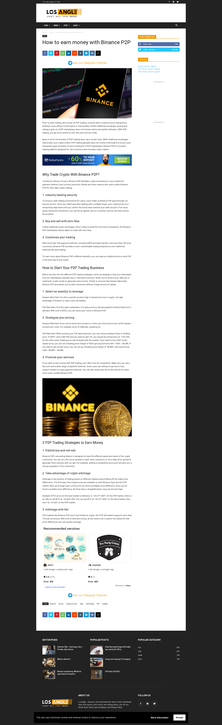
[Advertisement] (133, 13)
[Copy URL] (98, 53)
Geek (56, 25)
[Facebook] (169, 2)
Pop (66, 25)
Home (44, 32)
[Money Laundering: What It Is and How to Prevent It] (48, 674)
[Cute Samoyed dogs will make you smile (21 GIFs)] (96, 650)
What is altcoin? (64, 659)
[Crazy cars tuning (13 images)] (96, 662)
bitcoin (61, 604)
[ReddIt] (74, 53)
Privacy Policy (116, 707)
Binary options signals (147, 66)
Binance (53, 604)
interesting (90, 604)
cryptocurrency (71, 604)
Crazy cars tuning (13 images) (117, 659)
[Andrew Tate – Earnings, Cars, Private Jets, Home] (48, 650)
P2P (98, 604)
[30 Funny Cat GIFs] (96, 674)
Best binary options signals (149, 71)
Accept (179, 717)
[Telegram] (173, 2)
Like (176, 44)
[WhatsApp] (62, 53)
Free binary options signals (149, 69)
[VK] (92, 53)
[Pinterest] (56, 53)
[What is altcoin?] (48, 662)
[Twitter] (178, 2)
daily (81, 604)
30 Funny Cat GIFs (112, 671)
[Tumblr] (80, 53)
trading (104, 604)
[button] (176, 25)
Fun (46, 25)
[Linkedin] (68, 53)
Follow (175, 49)
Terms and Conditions (97, 707)
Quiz (75, 25)
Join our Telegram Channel (90, 62)
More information (159, 717)
